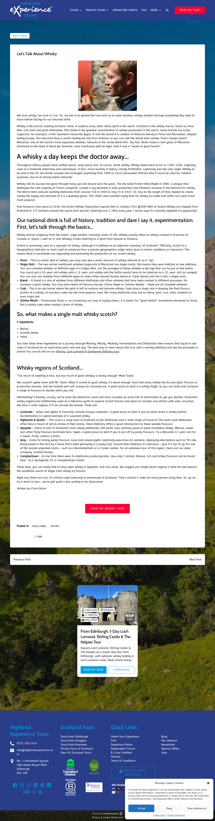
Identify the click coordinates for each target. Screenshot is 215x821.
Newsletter (168, 744)
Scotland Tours (77, 727)
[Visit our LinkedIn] (35, 785)
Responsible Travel (123, 748)
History (55, 526)
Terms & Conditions (123, 760)
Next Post (196, 559)
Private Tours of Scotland (76, 748)
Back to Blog (20, 35)
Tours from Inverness (73, 744)
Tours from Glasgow (73, 740)
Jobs (164, 752)
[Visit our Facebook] (15, 785)
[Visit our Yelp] (34, 792)
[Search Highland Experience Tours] (167, 10)
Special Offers (170, 748)
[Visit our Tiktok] (49, 785)
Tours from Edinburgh (74, 736)
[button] (208, 783)
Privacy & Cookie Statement (107, 817)
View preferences (196, 808)
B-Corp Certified (121, 752)
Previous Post (21, 559)
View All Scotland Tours (75, 752)
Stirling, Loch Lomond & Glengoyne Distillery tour (87, 351)
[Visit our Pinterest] (42, 785)
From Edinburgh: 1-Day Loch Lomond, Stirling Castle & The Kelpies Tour (106, 636)
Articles (115, 756)
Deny (169, 808)
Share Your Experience (125, 736)
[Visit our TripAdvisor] (26, 792)
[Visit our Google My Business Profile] (21, 785)
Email (39, 536)
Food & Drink (39, 526)
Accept (141, 808)
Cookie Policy (159, 815)
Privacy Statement (176, 815)
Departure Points (125, 10)
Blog (164, 736)
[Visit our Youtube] (40, 792)
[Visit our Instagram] (29, 785)
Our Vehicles (169, 740)
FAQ (144, 10)
